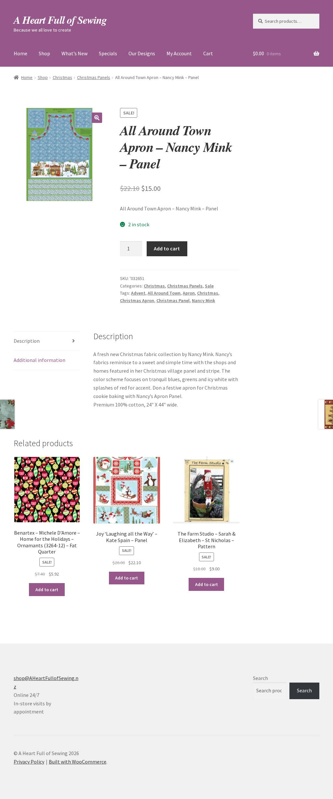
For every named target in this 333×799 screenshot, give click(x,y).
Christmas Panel (173, 300)
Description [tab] (27, 341)
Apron (189, 293)
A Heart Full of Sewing (60, 19)
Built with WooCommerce (77, 761)
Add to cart (167, 248)
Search (260, 678)
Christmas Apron (137, 300)
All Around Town (164, 293)
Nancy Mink (203, 300)
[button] (97, 118)
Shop (44, 53)
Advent (138, 293)
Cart (208, 53)
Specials (108, 53)
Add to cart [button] (46, 590)
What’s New (74, 53)
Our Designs (141, 53)
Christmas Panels (93, 77)
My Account (179, 53)
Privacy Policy (29, 761)
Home (20, 53)
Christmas (62, 77)
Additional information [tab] (39, 360)
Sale (209, 286)
